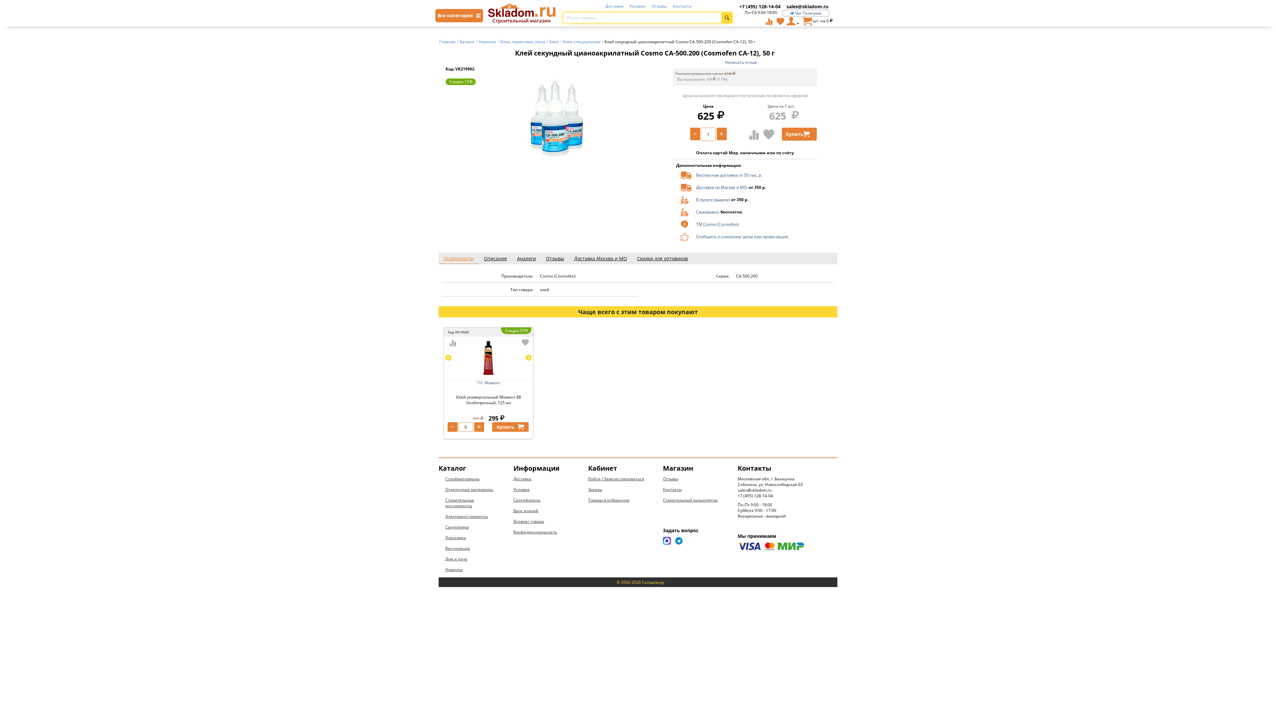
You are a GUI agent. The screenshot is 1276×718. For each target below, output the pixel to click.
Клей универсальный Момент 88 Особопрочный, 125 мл (488, 400)
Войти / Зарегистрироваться (616, 479)
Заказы (595, 489)
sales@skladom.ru (807, 6)
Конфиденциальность (535, 532)
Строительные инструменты (459, 503)
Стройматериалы (462, 479)
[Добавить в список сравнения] (754, 135)
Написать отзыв (741, 62)
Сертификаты (526, 500)
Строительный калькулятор (690, 500)
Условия (637, 6)
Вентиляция (457, 548)
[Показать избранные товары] (780, 21)
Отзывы (659, 6)
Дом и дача (456, 559)
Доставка (614, 6)
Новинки (454, 569)
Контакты (682, 6)
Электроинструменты (466, 516)
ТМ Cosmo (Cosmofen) (717, 224)
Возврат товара (528, 521)
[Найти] (726, 17)
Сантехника (457, 527)
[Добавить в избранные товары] (769, 134)
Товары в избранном (608, 500)
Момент (492, 383)
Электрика (455, 537)
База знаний (525, 511)
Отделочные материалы (469, 489)
